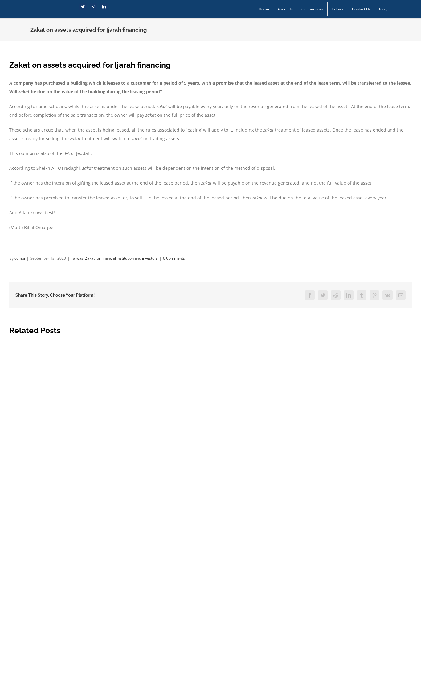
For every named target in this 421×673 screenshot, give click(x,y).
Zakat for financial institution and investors (121, 258)
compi (19, 258)
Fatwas (77, 258)
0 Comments (174, 258)
